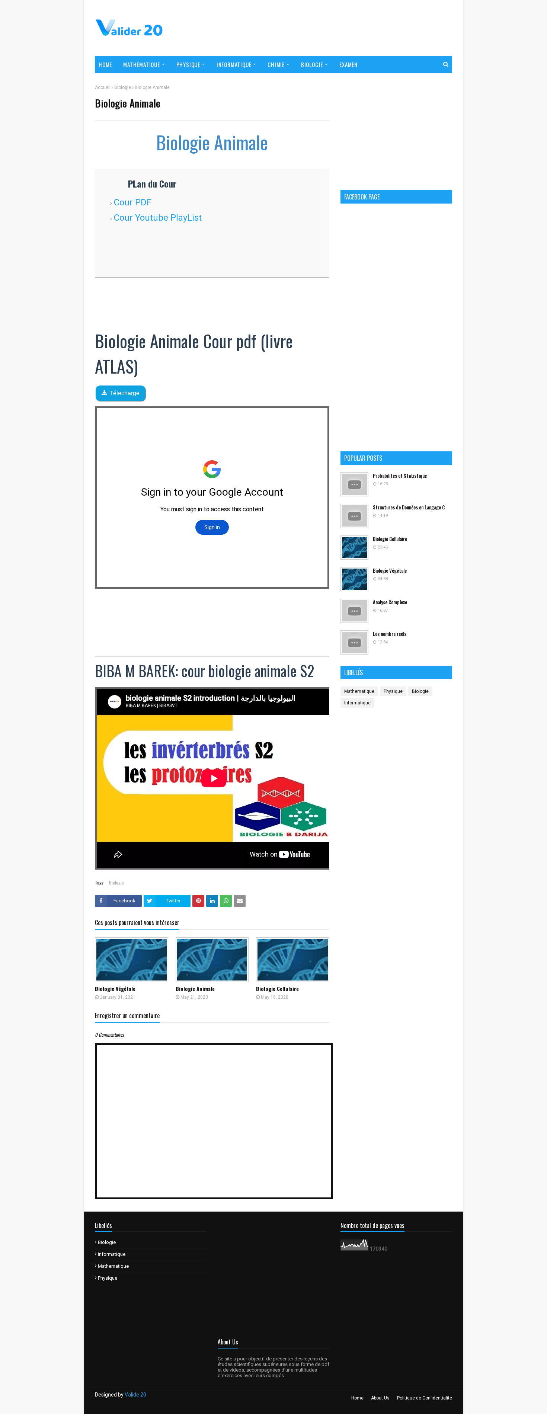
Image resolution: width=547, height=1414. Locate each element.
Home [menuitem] (105, 64)
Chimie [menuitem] (276, 64)
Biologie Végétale (115, 988)
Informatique (357, 703)
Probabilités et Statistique (400, 475)
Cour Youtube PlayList (158, 217)
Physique (393, 691)
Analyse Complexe (390, 602)
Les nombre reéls (389, 633)
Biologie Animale (195, 988)
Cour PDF (132, 202)
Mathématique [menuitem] (141, 64)
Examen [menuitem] (348, 64)
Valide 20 (135, 1395)
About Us (380, 1398)
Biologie (122, 87)
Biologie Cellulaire (277, 988)
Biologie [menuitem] (312, 64)
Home (357, 1398)
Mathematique (359, 691)
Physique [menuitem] (188, 64)
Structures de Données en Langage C (409, 507)
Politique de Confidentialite (424, 1398)
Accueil (103, 87)
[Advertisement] (316, 28)
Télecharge (124, 393)
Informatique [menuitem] (234, 64)
